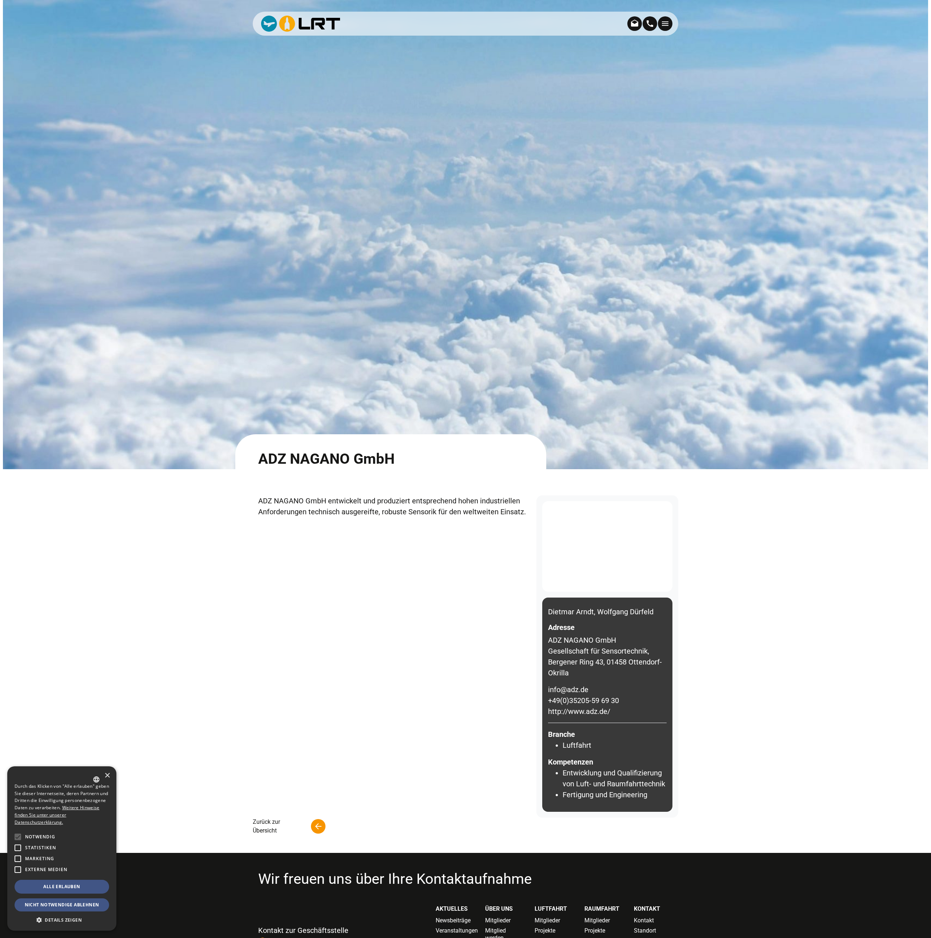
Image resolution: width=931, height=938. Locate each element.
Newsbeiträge (453, 920)
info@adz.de (568, 689)
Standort (645, 930)
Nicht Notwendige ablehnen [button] (62, 905)
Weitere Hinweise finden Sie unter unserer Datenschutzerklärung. (57, 815)
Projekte (545, 930)
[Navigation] (665, 24)
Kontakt (647, 908)
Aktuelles (452, 908)
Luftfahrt (551, 908)
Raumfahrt (601, 908)
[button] (18, 869)
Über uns (499, 908)
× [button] (107, 775)
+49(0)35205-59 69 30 (583, 700)
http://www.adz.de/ (579, 711)
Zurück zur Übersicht (266, 826)
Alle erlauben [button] (61, 886)
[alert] (61, 848)
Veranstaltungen (455, 930)
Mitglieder (498, 920)
